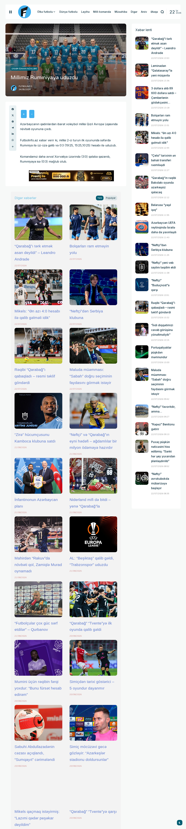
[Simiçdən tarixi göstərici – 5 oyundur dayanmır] (93, 658)
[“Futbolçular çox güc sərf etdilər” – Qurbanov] (38, 599)
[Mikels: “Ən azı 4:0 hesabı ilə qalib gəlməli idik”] (38, 287)
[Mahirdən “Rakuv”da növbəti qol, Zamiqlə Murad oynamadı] (38, 534)
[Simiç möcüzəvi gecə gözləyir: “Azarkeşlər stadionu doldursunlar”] (93, 723)
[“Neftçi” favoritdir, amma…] (141, 411)
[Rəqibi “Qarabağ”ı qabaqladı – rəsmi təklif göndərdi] (38, 346)
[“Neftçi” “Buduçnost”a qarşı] (141, 284)
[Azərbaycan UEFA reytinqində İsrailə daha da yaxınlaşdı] (141, 227)
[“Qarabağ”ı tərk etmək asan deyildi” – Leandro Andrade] (38, 222)
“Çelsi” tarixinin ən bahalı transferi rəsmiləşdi (163, 160)
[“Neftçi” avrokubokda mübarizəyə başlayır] (141, 478)
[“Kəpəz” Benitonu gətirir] (141, 428)
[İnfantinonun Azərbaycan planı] (38, 476)
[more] (12, 146)
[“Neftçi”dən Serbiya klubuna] (93, 287)
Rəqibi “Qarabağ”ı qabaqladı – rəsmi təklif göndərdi (35, 376)
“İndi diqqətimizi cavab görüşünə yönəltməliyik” (162, 329)
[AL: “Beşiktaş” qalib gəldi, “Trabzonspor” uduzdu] (93, 534)
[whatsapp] (13, 140)
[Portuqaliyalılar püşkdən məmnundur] (141, 351)
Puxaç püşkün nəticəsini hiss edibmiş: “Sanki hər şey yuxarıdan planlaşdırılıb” (163, 451)
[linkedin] (13, 134)
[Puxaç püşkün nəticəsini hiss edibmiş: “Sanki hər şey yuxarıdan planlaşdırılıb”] (141, 446)
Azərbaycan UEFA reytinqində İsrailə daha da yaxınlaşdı (163, 227)
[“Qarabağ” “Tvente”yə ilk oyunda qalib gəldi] (93, 599)
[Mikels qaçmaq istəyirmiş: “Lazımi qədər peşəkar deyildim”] (38, 788)
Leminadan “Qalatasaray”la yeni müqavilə (161, 70)
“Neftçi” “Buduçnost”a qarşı (160, 285)
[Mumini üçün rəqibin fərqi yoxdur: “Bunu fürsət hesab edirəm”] (38, 658)
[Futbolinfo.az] (24, 12)
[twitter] (13, 115)
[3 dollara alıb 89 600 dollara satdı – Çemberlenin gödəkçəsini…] (141, 92)
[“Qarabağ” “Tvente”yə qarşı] (93, 788)
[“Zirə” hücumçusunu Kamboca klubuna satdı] (38, 411)
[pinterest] (13, 121)
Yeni (99, 198)
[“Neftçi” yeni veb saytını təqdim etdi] (141, 267)
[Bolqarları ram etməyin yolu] (93, 222)
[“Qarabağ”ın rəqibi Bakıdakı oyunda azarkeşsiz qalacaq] (141, 182)
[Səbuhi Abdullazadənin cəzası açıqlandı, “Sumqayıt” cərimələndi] (38, 723)
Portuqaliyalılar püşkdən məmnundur (161, 352)
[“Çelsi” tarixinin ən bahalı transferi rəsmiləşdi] (141, 159)
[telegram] (13, 128)
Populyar (111, 198)
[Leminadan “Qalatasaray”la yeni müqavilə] (141, 70)
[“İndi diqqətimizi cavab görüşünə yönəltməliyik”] (141, 329)
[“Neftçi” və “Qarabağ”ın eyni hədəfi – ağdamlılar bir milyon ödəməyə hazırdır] (93, 411)
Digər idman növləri (24, 68)
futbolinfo (25, 86)
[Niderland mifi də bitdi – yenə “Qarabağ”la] (93, 476)
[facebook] (13, 109)
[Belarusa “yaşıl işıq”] (141, 209)
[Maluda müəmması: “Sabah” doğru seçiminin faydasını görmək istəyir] (93, 346)
